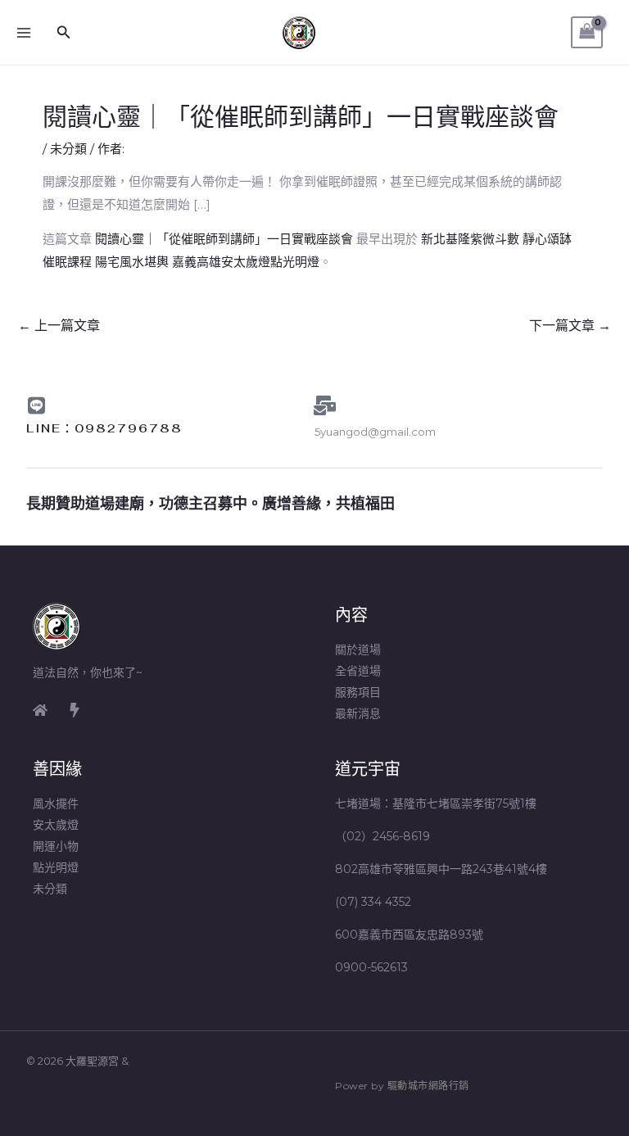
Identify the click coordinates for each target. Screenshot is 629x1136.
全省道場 (358, 670)
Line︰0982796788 (104, 428)
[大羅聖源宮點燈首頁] (40, 710)
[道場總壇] (74, 710)
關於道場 (358, 649)
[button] (64, 32)
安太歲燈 (56, 824)
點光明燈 (56, 867)
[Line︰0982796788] (36, 405)
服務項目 (358, 692)
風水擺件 (56, 803)
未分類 (68, 148)
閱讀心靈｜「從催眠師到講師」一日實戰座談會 (224, 239)
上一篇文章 (59, 325)
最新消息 (358, 713)
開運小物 (56, 846)
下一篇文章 (570, 325)
